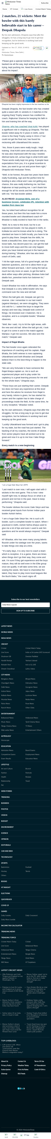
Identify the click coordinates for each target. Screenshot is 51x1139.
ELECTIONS (5, 893)
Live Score (28, 9)
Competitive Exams (8, 754)
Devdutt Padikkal (32, 656)
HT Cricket (14, 9)
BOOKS (4, 881)
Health (3, 777)
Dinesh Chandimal (7, 669)
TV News (29, 726)
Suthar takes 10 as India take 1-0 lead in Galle (11, 1014)
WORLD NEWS (7, 632)
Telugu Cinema (31, 950)
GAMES (4, 911)
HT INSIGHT (5, 887)
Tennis (28, 871)
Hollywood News (32, 718)
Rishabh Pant (6, 665)
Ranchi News (6, 708)
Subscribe (45, 3)
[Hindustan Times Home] (15, 3)
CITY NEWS (5, 675)
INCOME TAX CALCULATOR (11, 926)
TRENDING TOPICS (8, 938)
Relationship (5, 781)
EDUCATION (6, 746)
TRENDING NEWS (8, 932)
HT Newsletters (40, 1065)
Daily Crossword (31, 915)
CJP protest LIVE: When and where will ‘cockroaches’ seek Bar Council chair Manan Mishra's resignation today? (12, 1048)
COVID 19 (5, 905)
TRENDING (5, 797)
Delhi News (5, 687)
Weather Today (23, 1065)
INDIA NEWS (6, 638)
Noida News (30, 699)
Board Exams (30, 750)
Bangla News (30, 954)
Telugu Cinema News (8, 726)
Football (28, 867)
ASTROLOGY (6, 736)
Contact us (22, 1061)
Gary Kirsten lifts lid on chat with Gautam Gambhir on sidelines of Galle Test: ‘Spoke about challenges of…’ (37, 991)
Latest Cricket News (11, 970)
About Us (4, 1061)
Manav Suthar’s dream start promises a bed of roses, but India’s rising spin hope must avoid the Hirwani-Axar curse (11, 1028)
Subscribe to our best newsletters (25, 599)
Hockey (4, 871)
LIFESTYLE (5, 765)
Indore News (6, 691)
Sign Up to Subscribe (25, 611)
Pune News (30, 704)
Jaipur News (30, 691)
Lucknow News (31, 695)
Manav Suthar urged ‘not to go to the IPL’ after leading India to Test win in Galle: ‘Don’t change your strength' (37, 978)
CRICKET (4, 644)
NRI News (5, 962)
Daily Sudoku (6, 915)
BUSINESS (5, 803)
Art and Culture (6, 769)
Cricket (3, 648)
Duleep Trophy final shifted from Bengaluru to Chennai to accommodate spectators (37, 1016)
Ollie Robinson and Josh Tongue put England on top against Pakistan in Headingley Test (12, 977)
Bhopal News (30, 679)
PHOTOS (4, 809)
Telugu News (5, 958)
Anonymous (8, 55)
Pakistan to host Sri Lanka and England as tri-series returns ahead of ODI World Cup (12, 990)
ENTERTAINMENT (8, 714)
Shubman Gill (6, 656)
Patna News (5, 704)
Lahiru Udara (30, 669)
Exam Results (6, 759)
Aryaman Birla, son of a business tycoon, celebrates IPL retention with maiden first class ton (25, 202)
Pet (2, 785)
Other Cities (30, 708)
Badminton (5, 867)
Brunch (28, 769)
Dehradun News (31, 683)
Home (4, 9)
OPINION (4, 839)
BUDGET (4, 821)
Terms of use (39, 1061)
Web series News (7, 730)
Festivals (29, 773)
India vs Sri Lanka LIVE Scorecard (38, 652)
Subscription (6, 1069)
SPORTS (4, 863)
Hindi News (30, 958)
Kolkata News (6, 695)
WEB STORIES (6, 791)
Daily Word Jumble (8, 920)
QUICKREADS (6, 899)
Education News (32, 759)
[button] (2, 3)
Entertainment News (8, 954)
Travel (28, 781)
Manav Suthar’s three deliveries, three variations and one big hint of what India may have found (12, 1003)
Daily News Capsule (9, 605)
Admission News (7, 750)
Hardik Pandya (6, 661)
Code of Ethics (39, 1069)
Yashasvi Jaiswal (31, 661)
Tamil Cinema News (33, 722)
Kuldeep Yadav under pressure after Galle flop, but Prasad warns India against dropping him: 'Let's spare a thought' (37, 1004)
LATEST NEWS (6, 626)
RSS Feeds (21, 1074)
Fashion (4, 773)
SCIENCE (4, 833)
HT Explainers (31, 962)
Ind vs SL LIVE (31, 665)
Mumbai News (6, 699)
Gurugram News (31, 687)
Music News (5, 722)
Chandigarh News (7, 683)
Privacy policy (6, 1065)
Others (3, 875)
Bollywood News (7, 718)
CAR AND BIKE (7, 851)
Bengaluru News (7, 679)
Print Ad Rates (23, 1069)
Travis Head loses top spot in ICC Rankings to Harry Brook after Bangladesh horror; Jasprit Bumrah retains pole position (37, 1028)
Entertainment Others (33, 730)
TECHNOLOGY (6, 857)
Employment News (32, 754)
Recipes (28, 777)
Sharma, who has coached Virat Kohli (19, 126)
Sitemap (4, 1074)
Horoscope (5, 740)
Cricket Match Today (33, 648)
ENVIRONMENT (7, 827)
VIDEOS (4, 815)
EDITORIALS (6, 845)
